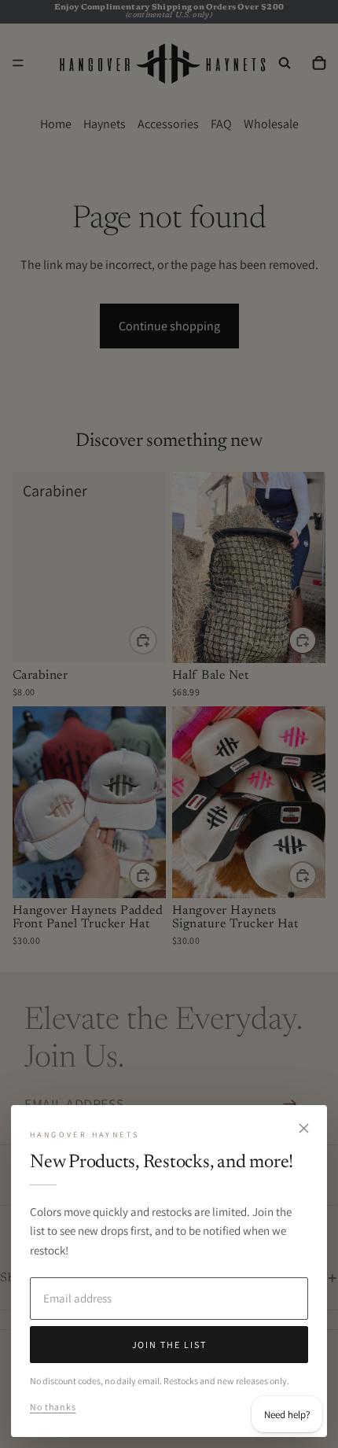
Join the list (169, 1344)
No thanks (53, 1407)
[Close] (303, 1129)
